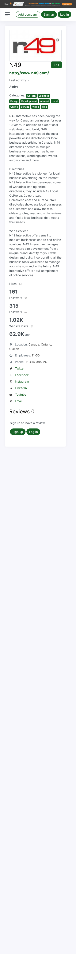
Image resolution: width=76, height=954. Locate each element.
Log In (64, 14)
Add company (28, 14)
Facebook (22, 375)
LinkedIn (21, 388)
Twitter (19, 368)
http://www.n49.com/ (29, 73)
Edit (56, 65)
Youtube (20, 394)
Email (18, 401)
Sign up (48, 14)
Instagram (22, 381)
